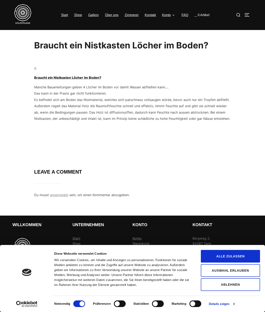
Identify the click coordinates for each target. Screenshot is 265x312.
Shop (78, 15)
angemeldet (59, 195)
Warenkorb (140, 243)
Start (64, 15)
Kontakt (150, 15)
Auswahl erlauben (230, 270)
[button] (132, 72)
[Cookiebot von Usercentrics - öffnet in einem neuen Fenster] (27, 304)
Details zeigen (219, 304)
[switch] (120, 303)
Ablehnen (230, 284)
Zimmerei (132, 15)
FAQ (185, 15)
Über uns (111, 15)
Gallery (93, 15)
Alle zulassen (230, 256)
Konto (166, 15)
